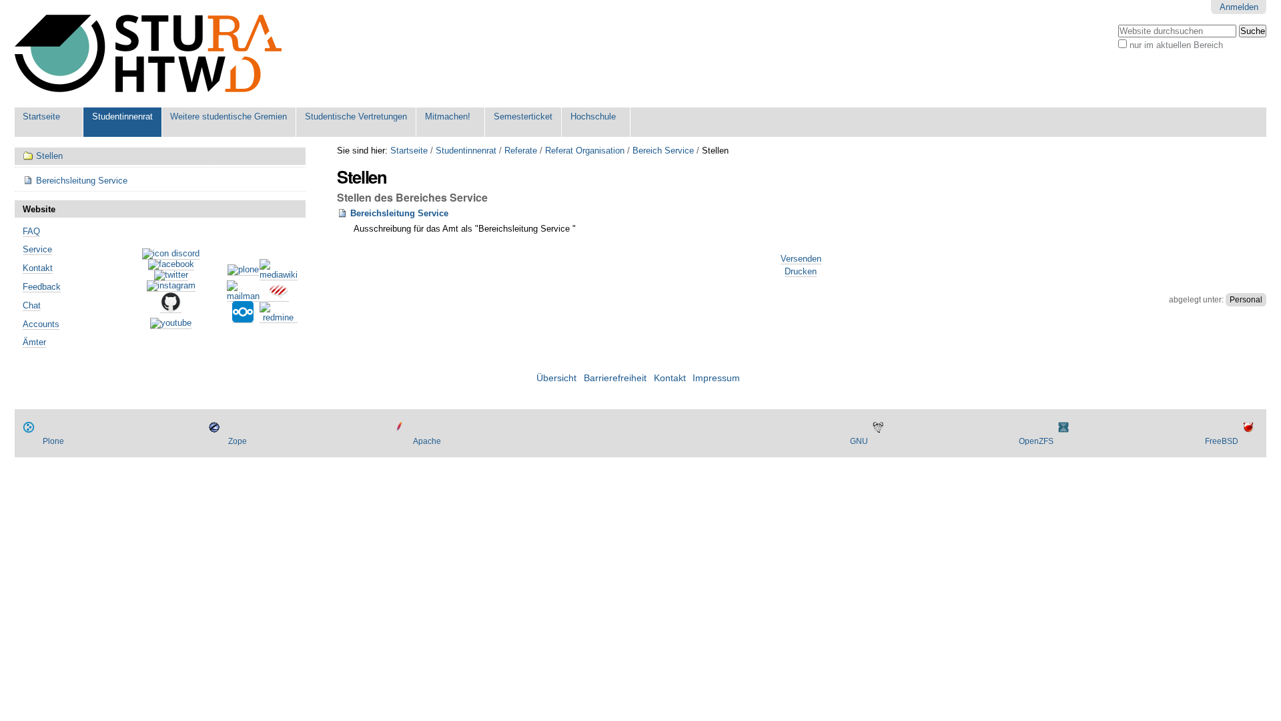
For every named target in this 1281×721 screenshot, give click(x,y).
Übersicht (556, 378)
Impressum (716, 378)
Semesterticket (523, 116)
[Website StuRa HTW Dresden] (148, 54)
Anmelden (1239, 7)
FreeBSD (1221, 441)
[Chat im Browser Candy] (278, 296)
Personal (1246, 299)
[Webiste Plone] (243, 270)
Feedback (42, 287)
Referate (520, 151)
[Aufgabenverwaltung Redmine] (279, 317)
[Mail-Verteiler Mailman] (243, 296)
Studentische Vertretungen (356, 116)
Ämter (34, 342)
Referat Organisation (584, 151)
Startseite (41, 116)
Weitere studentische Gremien (228, 116)
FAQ (31, 231)
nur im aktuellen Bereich (1176, 45)
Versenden (801, 259)
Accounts (41, 324)
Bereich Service (663, 151)
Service (37, 249)
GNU (859, 441)
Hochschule (593, 116)
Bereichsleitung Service (399, 213)
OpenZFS (1036, 441)
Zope (237, 441)
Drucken (801, 271)
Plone (53, 441)
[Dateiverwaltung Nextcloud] (243, 317)
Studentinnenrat (122, 116)
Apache (427, 441)
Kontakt (38, 268)
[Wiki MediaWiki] (279, 275)
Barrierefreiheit (615, 378)
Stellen (49, 156)
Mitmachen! (447, 116)
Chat (32, 305)
